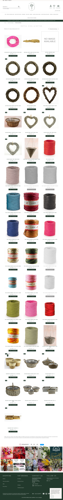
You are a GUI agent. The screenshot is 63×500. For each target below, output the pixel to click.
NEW (5, 14)
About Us (6, 0)
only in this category (6, 8)
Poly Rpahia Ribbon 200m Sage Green (31, 346)
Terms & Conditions (54, 493)
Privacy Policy (5, 486)
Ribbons (31, 14)
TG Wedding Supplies (20, 487)
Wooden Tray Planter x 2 (13, 428)
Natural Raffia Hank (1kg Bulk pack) (31, 52)
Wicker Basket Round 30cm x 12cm (31, 373)
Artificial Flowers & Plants (10, 14)
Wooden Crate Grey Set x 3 (50, 400)
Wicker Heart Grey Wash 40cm (50, 132)
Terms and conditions (6, 481)
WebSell (40, 497)
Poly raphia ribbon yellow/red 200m (13, 346)
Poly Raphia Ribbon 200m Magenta (31, 212)
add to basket (13, 55)
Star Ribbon (19, 478)
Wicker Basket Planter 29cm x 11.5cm (13, 132)
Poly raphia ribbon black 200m (50, 212)
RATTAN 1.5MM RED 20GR (50, 52)
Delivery (4, 478)
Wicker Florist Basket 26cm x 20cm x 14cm (13, 401)
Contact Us (9, 0)
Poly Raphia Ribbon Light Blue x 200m (13, 292)
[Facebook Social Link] (47, 480)
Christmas (51, 14)
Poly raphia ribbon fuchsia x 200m (50, 239)
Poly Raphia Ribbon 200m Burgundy (31, 185)
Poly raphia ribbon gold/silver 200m (13, 266)
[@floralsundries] (20, 445)
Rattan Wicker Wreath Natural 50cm (13, 105)
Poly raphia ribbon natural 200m (50, 292)
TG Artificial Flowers (20, 481)
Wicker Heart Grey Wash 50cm (13, 159)
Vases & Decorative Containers (31, 17)
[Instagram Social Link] (49, 480)
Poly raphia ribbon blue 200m (13, 239)
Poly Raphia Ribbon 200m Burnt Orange (50, 185)
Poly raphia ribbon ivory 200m (50, 266)
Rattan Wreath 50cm (31, 105)
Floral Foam (27, 14)
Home (3, 0)
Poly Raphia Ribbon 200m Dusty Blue (13, 212)
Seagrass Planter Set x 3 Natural (13, 373)
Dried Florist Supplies (18, 14)
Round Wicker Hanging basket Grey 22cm (49, 347)
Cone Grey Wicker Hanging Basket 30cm (31, 159)
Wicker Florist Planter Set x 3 (31, 400)
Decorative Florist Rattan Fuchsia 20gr (13, 52)
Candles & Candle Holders (36, 14)
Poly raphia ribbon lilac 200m (31, 292)
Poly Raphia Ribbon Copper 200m (31, 239)
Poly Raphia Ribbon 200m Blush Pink (13, 185)
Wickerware (23, 14)
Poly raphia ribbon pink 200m (31, 319)
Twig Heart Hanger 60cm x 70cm (50, 105)
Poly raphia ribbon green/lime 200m (31, 266)
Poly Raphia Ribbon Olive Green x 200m (13, 319)
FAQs (3, 483)
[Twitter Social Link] (48, 480)
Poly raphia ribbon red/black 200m (50, 319)
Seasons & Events (55, 14)
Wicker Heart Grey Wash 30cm (31, 132)
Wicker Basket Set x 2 (50, 373)
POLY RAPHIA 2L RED (50, 159)
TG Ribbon (19, 485)
